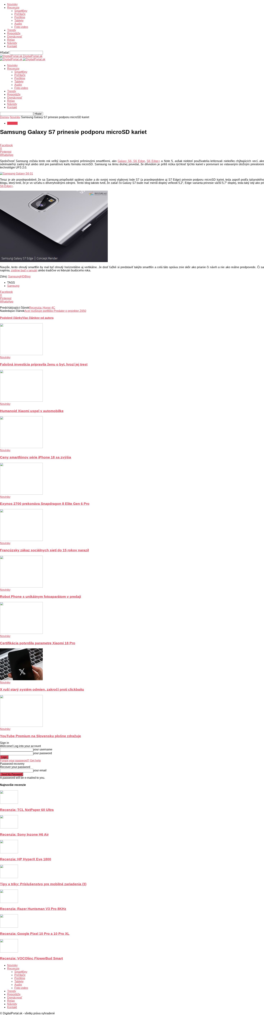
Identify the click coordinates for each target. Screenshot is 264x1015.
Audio (18, 23)
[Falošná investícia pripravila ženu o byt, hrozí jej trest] (21, 354)
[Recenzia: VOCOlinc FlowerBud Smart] (9, 951)
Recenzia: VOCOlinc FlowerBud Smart (31, 958)
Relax (11, 39)
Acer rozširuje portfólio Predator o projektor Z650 (55, 310)
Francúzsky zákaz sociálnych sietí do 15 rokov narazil (44, 550)
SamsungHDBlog (19, 276)
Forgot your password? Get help (20, 760)
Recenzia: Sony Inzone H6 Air (24, 834)
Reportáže (13, 33)
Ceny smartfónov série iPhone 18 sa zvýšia (35, 457)
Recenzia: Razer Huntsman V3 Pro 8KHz (33, 909)
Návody (12, 43)
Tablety (19, 20)
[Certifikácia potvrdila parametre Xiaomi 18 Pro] (21, 632)
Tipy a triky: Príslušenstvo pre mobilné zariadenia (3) (43, 884)
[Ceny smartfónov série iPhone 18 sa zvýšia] (21, 447)
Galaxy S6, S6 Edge (131, 161)
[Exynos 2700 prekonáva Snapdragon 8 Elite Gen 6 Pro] (21, 493)
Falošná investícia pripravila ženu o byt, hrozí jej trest (43, 364)
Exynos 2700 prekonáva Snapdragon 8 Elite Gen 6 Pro (44, 504)
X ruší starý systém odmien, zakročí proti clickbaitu (42, 689)
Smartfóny (20, 10)
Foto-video (21, 26)
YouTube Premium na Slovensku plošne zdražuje (40, 736)
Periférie (19, 17)
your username (42, 749)
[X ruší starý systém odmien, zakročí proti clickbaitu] (21, 679)
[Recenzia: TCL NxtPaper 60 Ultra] (9, 802)
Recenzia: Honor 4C (42, 307)
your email (40, 770)
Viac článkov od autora (38, 317)
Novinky (12, 4)
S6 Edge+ (153, 161)
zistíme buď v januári (24, 270)
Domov (4, 117)
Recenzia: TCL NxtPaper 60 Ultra (27, 810)
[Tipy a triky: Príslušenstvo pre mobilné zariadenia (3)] (9, 877)
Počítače (20, 14)
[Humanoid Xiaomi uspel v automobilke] (21, 400)
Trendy (11, 30)
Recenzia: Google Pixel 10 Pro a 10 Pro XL (35, 934)
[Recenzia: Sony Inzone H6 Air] (9, 827)
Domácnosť (14, 36)
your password (42, 753)
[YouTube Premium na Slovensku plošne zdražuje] (21, 725)
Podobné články (11, 317)
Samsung (13, 285)
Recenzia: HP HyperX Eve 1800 (25, 859)
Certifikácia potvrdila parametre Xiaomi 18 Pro (37, 643)
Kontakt (12, 46)
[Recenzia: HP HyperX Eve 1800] (9, 852)
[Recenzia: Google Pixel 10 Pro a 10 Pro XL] (9, 926)
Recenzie (13, 7)
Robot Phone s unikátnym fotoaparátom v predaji (40, 596)
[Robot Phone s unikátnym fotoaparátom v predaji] (21, 586)
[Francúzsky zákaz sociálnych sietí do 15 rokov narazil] (21, 540)
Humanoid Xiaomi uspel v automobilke (32, 411)
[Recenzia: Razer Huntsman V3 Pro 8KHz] (9, 901)
